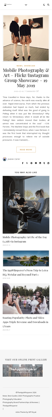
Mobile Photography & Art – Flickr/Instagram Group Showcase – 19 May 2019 (26, 77)
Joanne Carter (14, 159)
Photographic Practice (31, 396)
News (20, 66)
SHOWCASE (29, 66)
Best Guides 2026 (15, 396)
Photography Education (12, 399)
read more (26, 149)
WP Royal (32, 412)
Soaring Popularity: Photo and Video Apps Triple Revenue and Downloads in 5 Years (25, 322)
